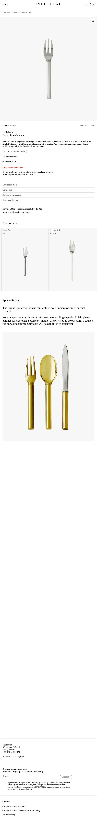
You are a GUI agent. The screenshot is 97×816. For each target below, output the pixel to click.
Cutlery (14, 12)
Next (92, 125)
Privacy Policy (40, 786)
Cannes (21, 12)
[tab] (48, 185)
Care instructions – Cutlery (14, 806)
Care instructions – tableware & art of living (21, 810)
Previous (83, 125)
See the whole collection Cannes (17, 212)
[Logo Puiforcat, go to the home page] (48, 4)
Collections (6, 12)
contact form (18, 324)
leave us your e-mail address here (18, 174)
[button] (93, 21)
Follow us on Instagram (13, 756)
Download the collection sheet (16, 209)
